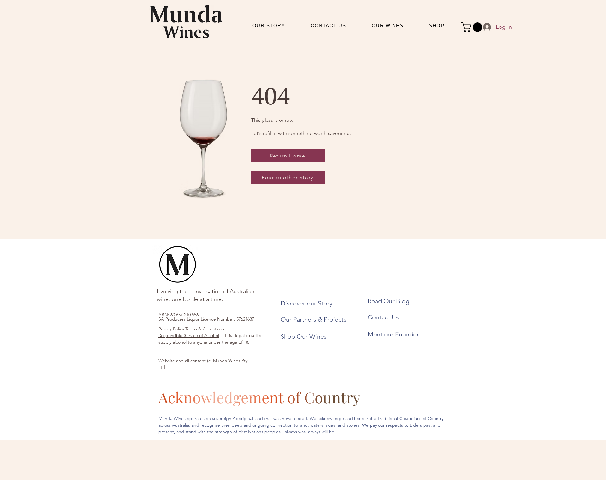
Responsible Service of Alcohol (188, 335)
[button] (472, 27)
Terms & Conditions (204, 329)
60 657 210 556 (184, 314)
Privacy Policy (171, 329)
